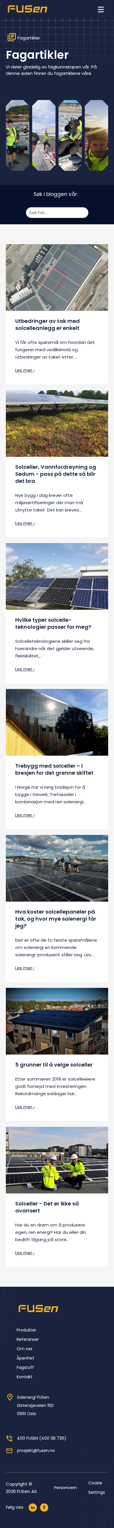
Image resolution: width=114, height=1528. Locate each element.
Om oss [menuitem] (24, 1349)
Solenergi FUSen (33, 1397)
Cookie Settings (96, 1487)
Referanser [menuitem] (28, 1339)
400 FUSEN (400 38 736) (41, 1438)
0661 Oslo (26, 1414)
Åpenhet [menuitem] (25, 1358)
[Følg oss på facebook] (44, 1507)
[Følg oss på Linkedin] (33, 1507)
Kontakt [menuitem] (24, 1377)
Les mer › (24, 370)
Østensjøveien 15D (35, 1405)
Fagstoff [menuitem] (25, 1367)
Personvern (65, 1488)
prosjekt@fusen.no (36, 1450)
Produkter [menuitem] (26, 1330)
